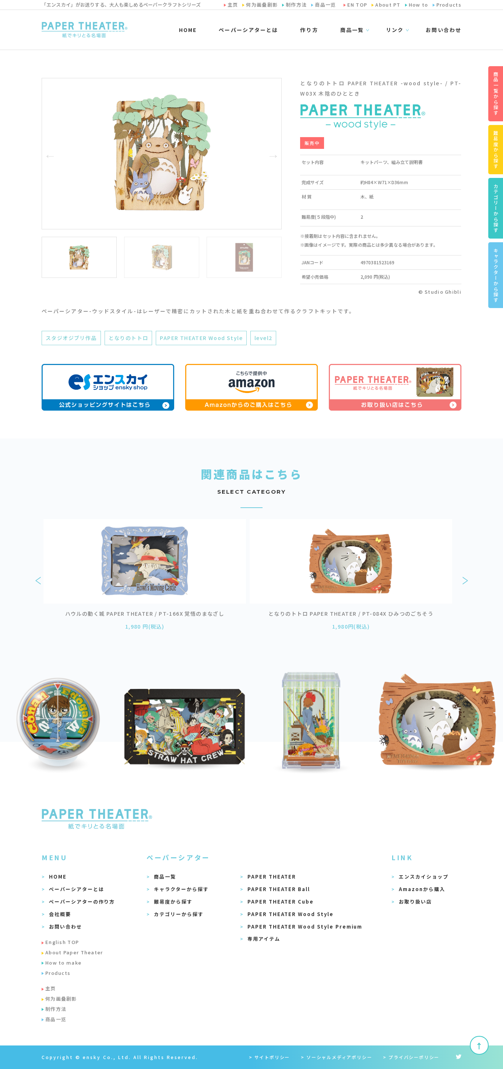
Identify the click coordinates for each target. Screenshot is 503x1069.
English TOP (62, 941)
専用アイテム (263, 938)
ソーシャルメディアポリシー (339, 1057)
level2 (263, 338)
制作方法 (55, 1008)
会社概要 (60, 914)
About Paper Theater (74, 952)
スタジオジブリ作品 (71, 338)
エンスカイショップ (424, 876)
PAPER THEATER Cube (280, 901)
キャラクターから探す (181, 889)
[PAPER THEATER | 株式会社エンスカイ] (84, 30)
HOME (188, 29)
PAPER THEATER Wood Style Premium (304, 926)
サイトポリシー (272, 1057)
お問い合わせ (443, 29)
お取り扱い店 (415, 901)
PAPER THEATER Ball (278, 889)
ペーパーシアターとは (248, 29)
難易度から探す (173, 901)
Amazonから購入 (422, 889)
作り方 (309, 29)
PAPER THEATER (271, 876)
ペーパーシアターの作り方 (82, 901)
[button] (50, 154)
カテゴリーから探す (179, 914)
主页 (50, 988)
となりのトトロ (128, 338)
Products (57, 972)
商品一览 (55, 1019)
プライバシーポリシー (413, 1057)
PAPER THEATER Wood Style (201, 338)
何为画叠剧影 (61, 998)
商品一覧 (165, 876)
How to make (63, 962)
